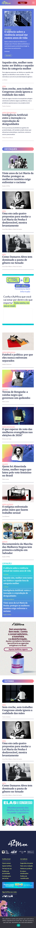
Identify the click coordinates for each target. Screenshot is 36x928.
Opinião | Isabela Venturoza (8, 352)
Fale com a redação (26, 866)
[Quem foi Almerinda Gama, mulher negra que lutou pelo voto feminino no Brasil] (18, 453)
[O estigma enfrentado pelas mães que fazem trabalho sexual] (18, 493)
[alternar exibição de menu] (33, 2)
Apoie (22, 3)
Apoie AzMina (6, 866)
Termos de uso (7, 868)
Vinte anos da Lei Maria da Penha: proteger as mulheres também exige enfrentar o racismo (16, 607)
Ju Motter (5, 587)
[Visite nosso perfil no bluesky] (5, 896)
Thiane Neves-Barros (8, 599)
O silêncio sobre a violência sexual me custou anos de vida (17, 569)
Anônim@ (5, 574)
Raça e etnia (5, 389)
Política (4, 86)
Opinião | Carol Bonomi (7, 504)
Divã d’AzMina (7, 29)
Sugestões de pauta (26, 863)
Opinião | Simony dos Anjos (8, 426)
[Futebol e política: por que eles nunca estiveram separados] (18, 341)
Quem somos (6, 863)
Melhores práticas (26, 868)
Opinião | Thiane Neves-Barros (9, 112)
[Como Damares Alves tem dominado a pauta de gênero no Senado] (18, 243)
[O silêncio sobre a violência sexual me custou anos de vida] (18, 18)
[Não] (34, 922)
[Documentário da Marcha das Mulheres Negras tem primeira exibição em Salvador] (18, 530)
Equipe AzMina (7, 614)
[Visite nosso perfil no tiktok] (3, 896)
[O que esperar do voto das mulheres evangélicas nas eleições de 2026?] (18, 416)
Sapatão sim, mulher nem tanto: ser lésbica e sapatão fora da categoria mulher (18, 580)
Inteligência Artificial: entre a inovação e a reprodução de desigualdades (16, 593)
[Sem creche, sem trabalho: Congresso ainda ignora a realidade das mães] (18, 694)
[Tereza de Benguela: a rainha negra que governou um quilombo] (18, 378)
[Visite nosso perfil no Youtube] (10, 896)
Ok (18, 925)
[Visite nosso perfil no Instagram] (8, 896)
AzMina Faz (4, 541)
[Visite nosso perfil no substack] (12, 896)
